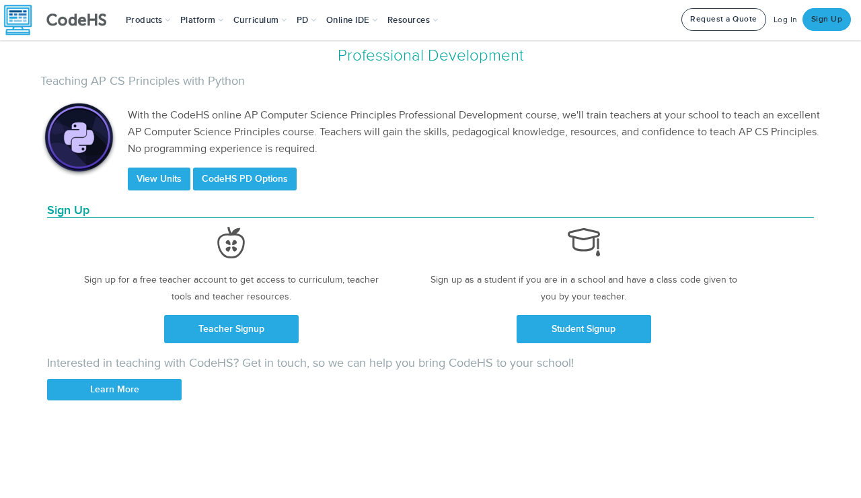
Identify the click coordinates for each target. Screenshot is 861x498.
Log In (786, 20)
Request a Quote (723, 19)
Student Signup (583, 328)
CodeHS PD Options (245, 178)
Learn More (114, 389)
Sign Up (827, 19)
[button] (148, 20)
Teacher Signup (231, 328)
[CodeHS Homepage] (60, 20)
